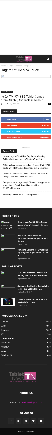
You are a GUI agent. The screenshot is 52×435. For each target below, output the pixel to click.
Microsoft (5, 342)
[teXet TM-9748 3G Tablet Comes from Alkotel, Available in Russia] (26, 84)
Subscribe (44, 137)
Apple (3, 325)
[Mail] (26, 421)
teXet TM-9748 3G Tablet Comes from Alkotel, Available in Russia (22, 98)
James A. (4, 104)
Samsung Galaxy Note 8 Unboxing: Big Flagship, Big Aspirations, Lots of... (33, 253)
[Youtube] (41, 421)
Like (47, 119)
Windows (5, 346)
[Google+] (18, 421)
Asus (3, 351)
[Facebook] (11, 421)
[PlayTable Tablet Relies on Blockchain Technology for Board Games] (8, 239)
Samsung (5, 330)
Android (4, 321)
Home (3, 66)
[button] (48, 59)
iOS (2, 334)
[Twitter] (33, 421)
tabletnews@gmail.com (31, 402)
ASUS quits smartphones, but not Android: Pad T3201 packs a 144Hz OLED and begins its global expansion (26, 166)
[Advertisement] (26, 27)
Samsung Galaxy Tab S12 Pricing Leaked (21, 195)
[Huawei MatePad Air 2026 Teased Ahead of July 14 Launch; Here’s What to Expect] (8, 226)
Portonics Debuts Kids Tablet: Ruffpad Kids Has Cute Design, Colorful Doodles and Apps (26, 175)
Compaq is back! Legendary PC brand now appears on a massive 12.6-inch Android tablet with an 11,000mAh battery (26, 185)
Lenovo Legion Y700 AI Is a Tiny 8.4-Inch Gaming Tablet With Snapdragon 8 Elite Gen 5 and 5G (24, 157)
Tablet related (7, 92)
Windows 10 (6, 355)
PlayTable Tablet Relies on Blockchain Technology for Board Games (32, 238)
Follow (45, 125)
